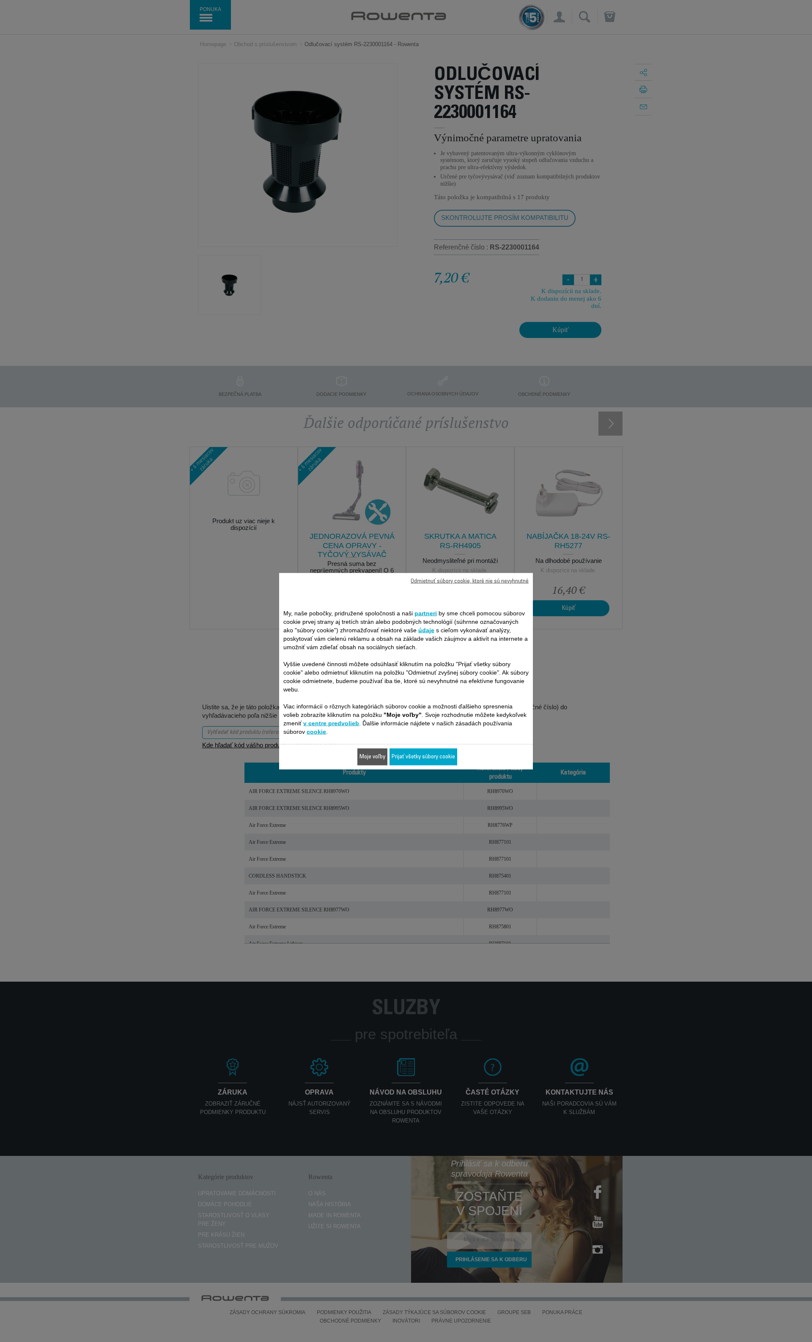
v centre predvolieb (331, 722)
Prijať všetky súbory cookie (423, 757)
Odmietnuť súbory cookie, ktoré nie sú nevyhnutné (470, 581)
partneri (425, 612)
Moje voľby (372, 757)
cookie (316, 731)
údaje (426, 629)
